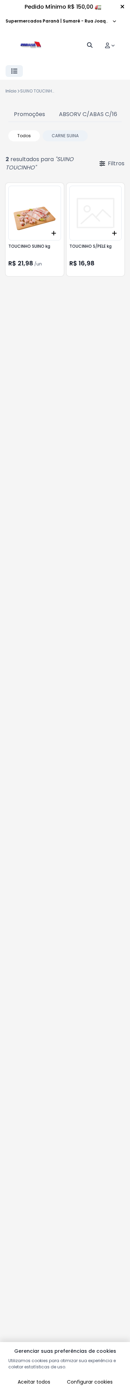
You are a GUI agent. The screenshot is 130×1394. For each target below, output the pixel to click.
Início (11, 91)
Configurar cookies (90, 1381)
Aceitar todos (34, 1381)
